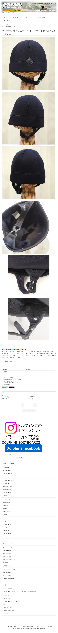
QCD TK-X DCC (7, 572)
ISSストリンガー (7, 575)
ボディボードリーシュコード (10, 477)
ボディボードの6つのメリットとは (11, 601)
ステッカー (5, 521)
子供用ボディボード (7, 562)
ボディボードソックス (8, 483)
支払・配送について (17, 17)
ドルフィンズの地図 (7, 588)
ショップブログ (30, 17)
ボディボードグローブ (8, 524)
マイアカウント (6, 614)
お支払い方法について (8, 607)
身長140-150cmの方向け (9, 559)
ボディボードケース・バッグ (10, 480)
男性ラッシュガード (7, 511)
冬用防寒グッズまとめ (10, 26)
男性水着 (5, 514)
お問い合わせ (41, 17)
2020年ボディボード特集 (9, 569)
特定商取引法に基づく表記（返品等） (13, 379)
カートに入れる (30, 411)
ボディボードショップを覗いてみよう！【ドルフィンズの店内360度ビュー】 (21, 591)
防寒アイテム (9, 24)
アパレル (5, 527)
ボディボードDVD (7, 533)
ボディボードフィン (7, 473)
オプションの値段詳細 (9, 377)
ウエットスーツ (6, 499)
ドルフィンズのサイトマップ (10, 598)
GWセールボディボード (8, 578)
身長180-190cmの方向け (9, 547)
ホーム (5, 17)
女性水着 (5, 508)
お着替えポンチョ (7, 495)
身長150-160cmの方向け (9, 556)
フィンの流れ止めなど (8, 486)
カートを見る (7, 20)
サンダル (5, 518)
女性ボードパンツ (7, 505)
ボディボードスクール (8, 537)
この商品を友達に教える (10, 381)
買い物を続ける (7, 384)
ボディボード (6, 467)
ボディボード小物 (7, 492)
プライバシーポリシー (39, 626)
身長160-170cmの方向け (9, 553)
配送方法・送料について (8, 610)
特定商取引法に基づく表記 (27, 626)
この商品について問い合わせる (11, 382)
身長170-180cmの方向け (9, 550)
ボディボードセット (7, 470)
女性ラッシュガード (7, 502)
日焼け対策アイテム (7, 489)
